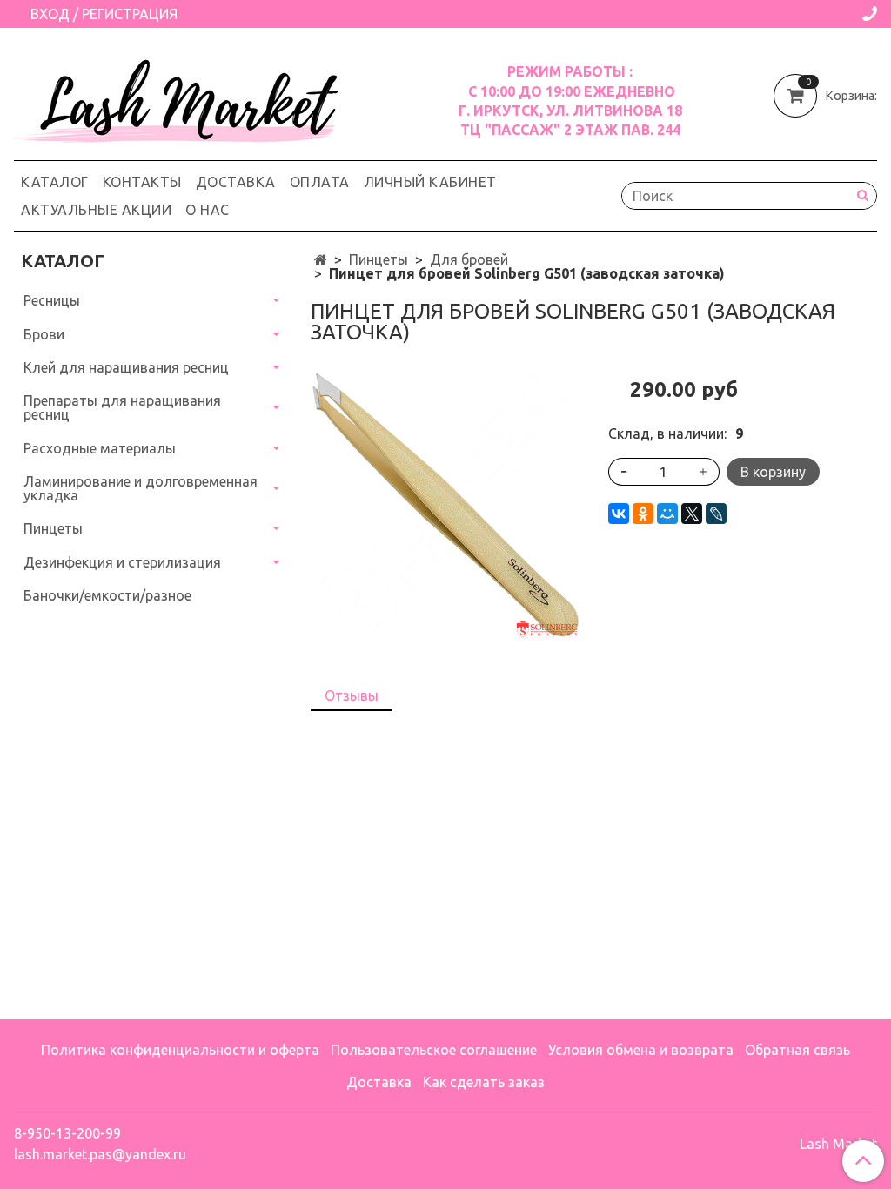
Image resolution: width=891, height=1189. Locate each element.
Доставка (236, 182)
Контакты (142, 182)
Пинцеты (378, 259)
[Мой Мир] (667, 513)
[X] (691, 513)
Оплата (320, 182)
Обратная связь (797, 1050)
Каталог (55, 182)
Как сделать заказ (484, 1082)
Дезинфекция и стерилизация (122, 562)
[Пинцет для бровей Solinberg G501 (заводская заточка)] (445, 504)
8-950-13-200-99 (67, 1133)
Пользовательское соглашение (434, 1050)
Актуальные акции (96, 210)
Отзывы (352, 695)
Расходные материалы (99, 448)
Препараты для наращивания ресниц (122, 407)
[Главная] (320, 259)
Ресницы (51, 300)
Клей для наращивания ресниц (126, 367)
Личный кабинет (430, 182)
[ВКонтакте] (618, 513)
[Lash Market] (188, 96)
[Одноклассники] (643, 513)
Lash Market (838, 1144)
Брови (43, 334)
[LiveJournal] (716, 513)
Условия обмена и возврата (641, 1050)
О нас (207, 210)
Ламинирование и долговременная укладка (140, 488)
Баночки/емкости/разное (107, 595)
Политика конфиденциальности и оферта (180, 1050)
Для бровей (469, 259)
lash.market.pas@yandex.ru (100, 1154)
